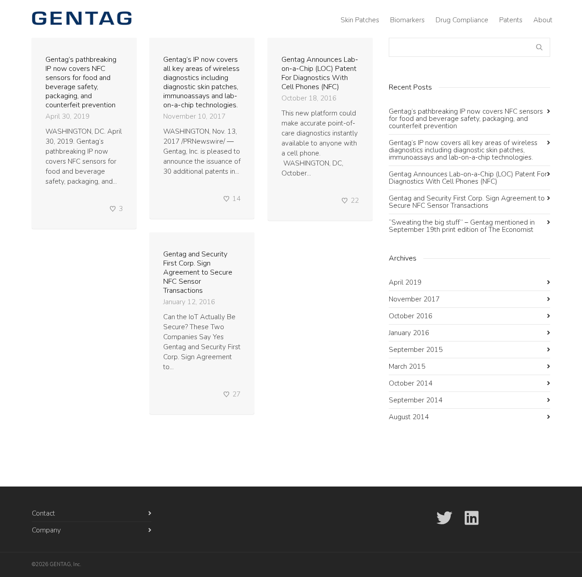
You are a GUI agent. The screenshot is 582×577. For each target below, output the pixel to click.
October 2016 (410, 316)
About (542, 20)
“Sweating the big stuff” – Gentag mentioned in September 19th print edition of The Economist (462, 226)
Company (46, 530)
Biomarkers (407, 20)
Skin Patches (360, 20)
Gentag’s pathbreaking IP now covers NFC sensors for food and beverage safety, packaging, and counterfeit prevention (80, 82)
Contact (43, 513)
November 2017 (414, 299)
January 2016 (409, 332)
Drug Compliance (462, 20)
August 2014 (409, 416)
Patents (510, 20)
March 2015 (407, 366)
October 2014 (410, 383)
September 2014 (415, 400)
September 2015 (415, 349)
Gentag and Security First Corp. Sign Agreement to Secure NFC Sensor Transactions (197, 272)
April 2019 (405, 282)
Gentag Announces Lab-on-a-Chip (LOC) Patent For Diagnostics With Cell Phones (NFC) (319, 73)
